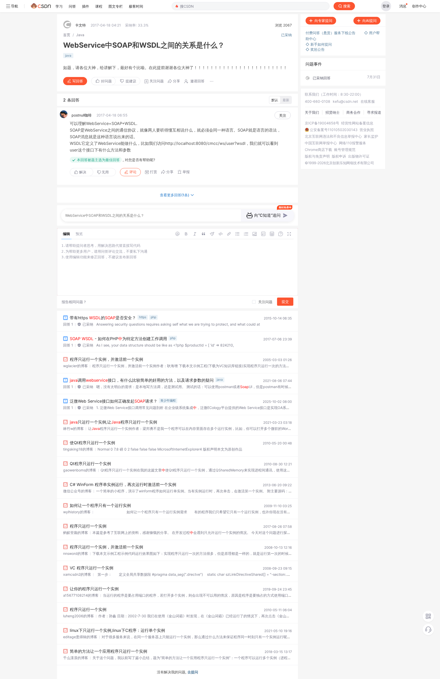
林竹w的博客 (73, 428)
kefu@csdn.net (345, 101)
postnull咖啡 (82, 115)
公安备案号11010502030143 (334, 130)
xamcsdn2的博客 (77, 574)
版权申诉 (339, 156)
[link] (66, 35)
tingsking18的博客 (78, 449)
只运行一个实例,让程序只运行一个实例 (113, 422)
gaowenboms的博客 (79, 470)
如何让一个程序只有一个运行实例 (100, 505)
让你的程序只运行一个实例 (94, 588)
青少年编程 (168, 400)
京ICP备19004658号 (322, 123)
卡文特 (80, 25)
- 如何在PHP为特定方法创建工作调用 (118, 338)
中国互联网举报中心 (321, 143)
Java (80, 35)
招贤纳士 (332, 112)
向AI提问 (369, 20)
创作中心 (419, 6)
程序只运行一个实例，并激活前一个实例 (106, 359)
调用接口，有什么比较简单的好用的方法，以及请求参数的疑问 (142, 380)
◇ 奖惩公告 (315, 49)
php (153, 317)
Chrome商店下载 (318, 150)
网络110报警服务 (352, 143)
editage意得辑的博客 (80, 637)
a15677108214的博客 (81, 595)
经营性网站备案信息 (357, 123)
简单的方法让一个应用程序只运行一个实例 (108, 651)
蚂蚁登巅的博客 (75, 532)
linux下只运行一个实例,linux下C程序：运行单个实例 (117, 630)
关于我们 (312, 112)
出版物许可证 (358, 156)
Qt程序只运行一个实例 (90, 463)
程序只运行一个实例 (88, 526)
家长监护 (371, 136)
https (142, 317)
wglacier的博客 (75, 366)
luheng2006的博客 (78, 616)
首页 (66, 35)
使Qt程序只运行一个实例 (92, 442)
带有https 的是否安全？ (103, 317)
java (68, 55)
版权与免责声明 (317, 156)
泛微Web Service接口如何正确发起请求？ (113, 401)
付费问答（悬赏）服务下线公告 (331, 33)
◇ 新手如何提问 (319, 44)
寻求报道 (374, 112)
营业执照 (367, 130)
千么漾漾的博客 (75, 658)
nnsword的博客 (75, 553)
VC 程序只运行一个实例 (91, 567)
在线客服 (368, 101)
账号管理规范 (344, 150)
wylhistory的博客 (77, 512)
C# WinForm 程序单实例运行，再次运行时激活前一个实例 (123, 484)
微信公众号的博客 (77, 491)
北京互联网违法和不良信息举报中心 (333, 136)
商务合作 (353, 112)
